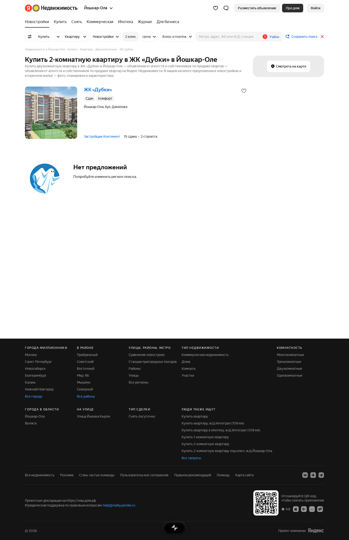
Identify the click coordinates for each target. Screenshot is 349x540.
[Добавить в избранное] (244, 91)
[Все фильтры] (29, 36)
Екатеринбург (36, 375)
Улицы (134, 375)
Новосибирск (35, 368)
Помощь (223, 475)
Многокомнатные (290, 355)
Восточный (85, 368)
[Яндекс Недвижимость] (51, 8)
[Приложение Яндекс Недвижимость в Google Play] (304, 509)
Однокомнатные (289, 375)
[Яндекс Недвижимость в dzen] (313, 475)
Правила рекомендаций (192, 475)
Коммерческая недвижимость (205, 355)
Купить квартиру (195, 416)
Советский (85, 362)
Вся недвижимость (39, 475)
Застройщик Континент (102, 136)
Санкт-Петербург (38, 362)
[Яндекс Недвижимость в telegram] (321, 475)
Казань (30, 382)
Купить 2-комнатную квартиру (205, 444)
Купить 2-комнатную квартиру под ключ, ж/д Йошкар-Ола (227, 451)
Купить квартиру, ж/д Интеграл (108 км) (213, 423)
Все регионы (138, 382)
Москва (31, 355)
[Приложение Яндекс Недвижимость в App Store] (296, 509)
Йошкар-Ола (35, 416)
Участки (188, 375)
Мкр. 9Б (83, 375)
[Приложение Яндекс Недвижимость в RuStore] (320, 509)
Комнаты (189, 368)
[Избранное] (215, 8)
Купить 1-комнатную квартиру (205, 437)
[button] (226, 8)
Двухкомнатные (289, 368)
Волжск (31, 423)
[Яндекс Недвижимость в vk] (305, 475)
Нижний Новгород (39, 389)
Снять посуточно (142, 416)
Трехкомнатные (289, 362)
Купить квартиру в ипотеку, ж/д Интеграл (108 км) (221, 430)
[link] (315, 8)
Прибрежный (87, 355)
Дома (186, 362)
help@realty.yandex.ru (119, 505)
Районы (135, 368)
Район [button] (274, 37)
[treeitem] (38, 22)
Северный (85, 389)
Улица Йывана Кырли (93, 416)
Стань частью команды (96, 475)
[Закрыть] (322, 37)
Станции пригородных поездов (153, 362)
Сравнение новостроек (147, 355)
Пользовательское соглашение (144, 475)
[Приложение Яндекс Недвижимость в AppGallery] (312, 509)
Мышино (83, 382)
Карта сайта (244, 475)
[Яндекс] (315, 530)
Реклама (66, 475)
